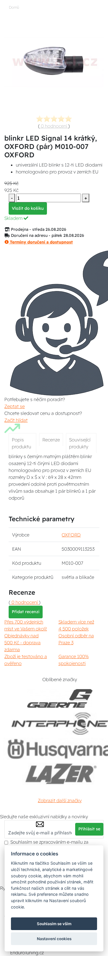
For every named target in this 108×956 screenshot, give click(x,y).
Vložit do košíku (28, 208)
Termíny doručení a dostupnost (41, 242)
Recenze (51, 440)
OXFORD (71, 535)
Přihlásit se (89, 829)
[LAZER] (59, 774)
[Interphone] (60, 724)
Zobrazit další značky (60, 800)
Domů (14, 7)
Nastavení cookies (54, 938)
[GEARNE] (60, 698)
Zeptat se (14, 406)
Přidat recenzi (25, 611)
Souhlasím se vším (54, 923)
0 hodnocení (54, 126)
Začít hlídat (16, 420)
